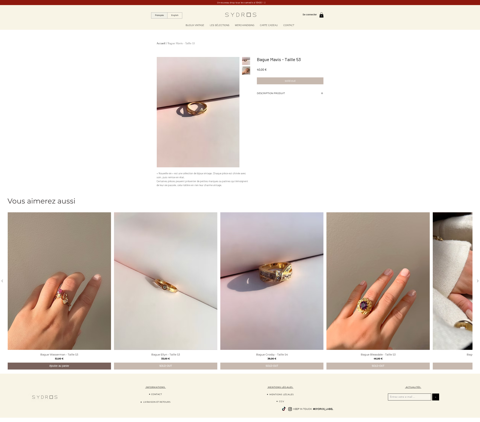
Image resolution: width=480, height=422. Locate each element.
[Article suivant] (478, 281)
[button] (321, 14)
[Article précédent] (2, 281)
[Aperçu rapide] (59, 281)
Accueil (161, 43)
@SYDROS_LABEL (323, 409)
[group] (240, 291)
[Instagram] (290, 409)
